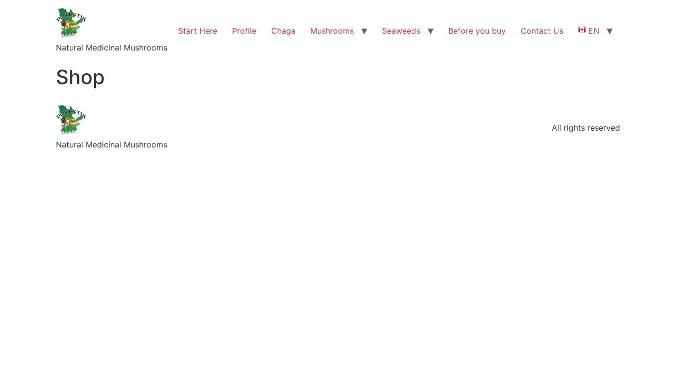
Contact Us (542, 31)
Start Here (197, 31)
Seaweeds (401, 31)
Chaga (283, 31)
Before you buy (477, 31)
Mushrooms (332, 31)
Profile (244, 31)
